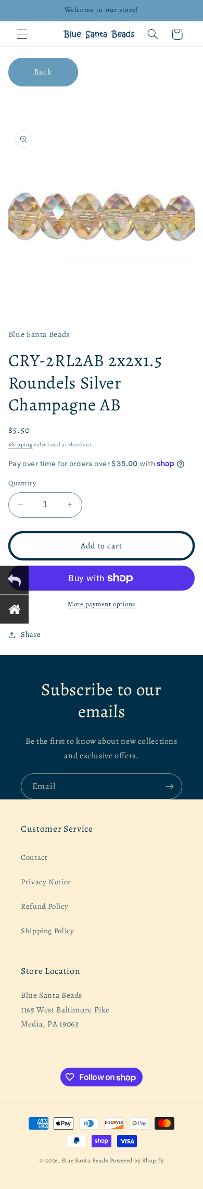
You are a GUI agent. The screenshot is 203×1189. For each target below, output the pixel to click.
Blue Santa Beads (85, 1160)
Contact (34, 857)
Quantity (22, 483)
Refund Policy (44, 906)
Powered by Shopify (136, 1160)
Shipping (20, 444)
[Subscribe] (170, 786)
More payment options (101, 603)
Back (43, 71)
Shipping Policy (47, 930)
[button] (22, 34)
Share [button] (31, 634)
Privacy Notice (46, 882)
